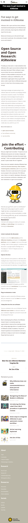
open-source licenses (8, 130)
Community (3, 457)
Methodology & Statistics (7, 462)
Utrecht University (12, 166)
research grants (5, 168)
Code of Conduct (5, 459)
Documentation (4, 491)
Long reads (11, 351)
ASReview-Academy (6, 240)
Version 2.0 (3, 473)
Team (2, 454)
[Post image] (4, 383)
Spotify (2, 505)
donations (13, 168)
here (18, 298)
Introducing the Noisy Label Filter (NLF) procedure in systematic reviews (18, 407)
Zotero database (5, 494)
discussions (10, 226)
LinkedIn (3, 507)
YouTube (3, 510)
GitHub (3, 502)
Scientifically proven (5, 475)
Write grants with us (5, 478)
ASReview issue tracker (7, 310)
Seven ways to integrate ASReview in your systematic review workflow (18, 420)
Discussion (3, 486)
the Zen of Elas (15, 437)
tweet (13, 242)
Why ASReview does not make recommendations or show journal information (18, 385)
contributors (14, 286)
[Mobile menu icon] (26, 2)
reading (3, 224)
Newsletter (3, 489)
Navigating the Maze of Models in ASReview (18, 397)
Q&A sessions (15, 238)
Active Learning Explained (15, 430)
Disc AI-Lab (4, 470)
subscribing (11, 224)
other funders (21, 166)
